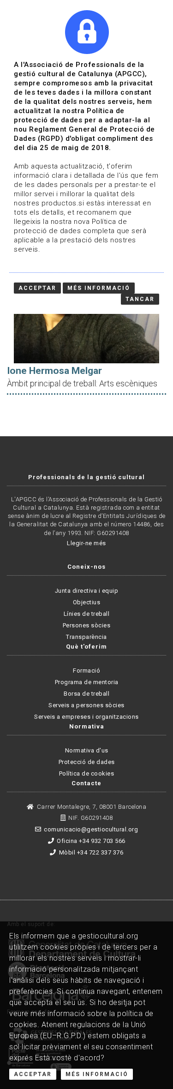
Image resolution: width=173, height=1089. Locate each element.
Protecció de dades (87, 761)
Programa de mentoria (87, 682)
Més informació (98, 288)
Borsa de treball (86, 693)
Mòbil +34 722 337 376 (91, 852)
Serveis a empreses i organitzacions (86, 716)
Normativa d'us (86, 750)
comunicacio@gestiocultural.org (91, 829)
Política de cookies (86, 773)
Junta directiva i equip (87, 590)
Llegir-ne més (86, 543)
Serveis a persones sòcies (86, 705)
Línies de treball (87, 613)
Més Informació (97, 1074)
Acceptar (33, 1074)
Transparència (86, 636)
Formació (86, 670)
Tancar (140, 299)
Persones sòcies (87, 625)
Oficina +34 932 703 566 (91, 840)
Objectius (87, 602)
